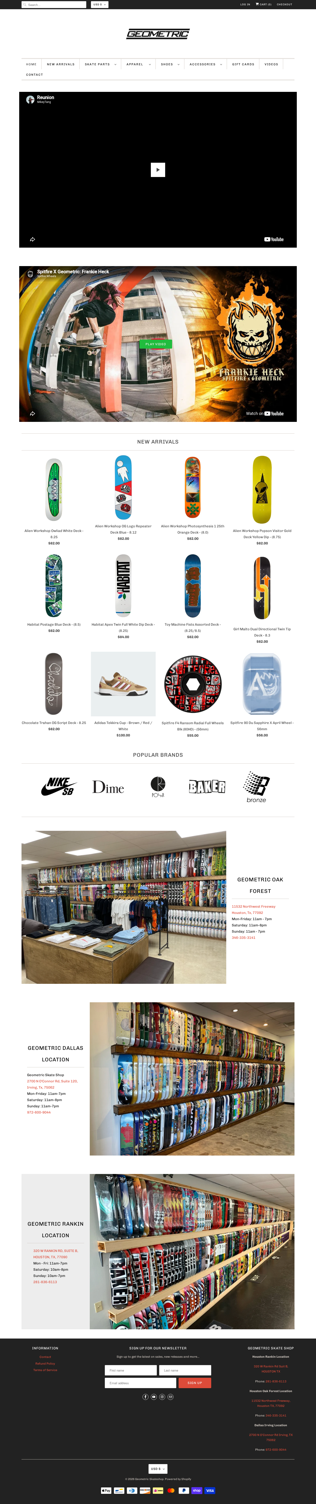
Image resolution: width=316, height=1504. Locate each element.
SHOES (168, 64)
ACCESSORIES (204, 64)
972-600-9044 (39, 1112)
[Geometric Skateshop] (158, 35)
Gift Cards (243, 64)
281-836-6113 (45, 1282)
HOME (31, 64)
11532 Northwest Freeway (254, 906)
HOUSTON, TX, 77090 (50, 1257)
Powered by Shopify (178, 1479)
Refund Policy (45, 1363)
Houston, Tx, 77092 (247, 913)
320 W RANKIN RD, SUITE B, (55, 1251)
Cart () (265, 4)
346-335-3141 (243, 938)
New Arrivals (158, 441)
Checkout (284, 4)
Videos (271, 64)
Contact (45, 1357)
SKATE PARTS (98, 64)
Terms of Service (45, 1370)
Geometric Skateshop (149, 1479)
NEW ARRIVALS (61, 64)
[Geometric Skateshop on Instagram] (162, 1397)
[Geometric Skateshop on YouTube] (154, 1397)
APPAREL (137, 64)
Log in (245, 4)
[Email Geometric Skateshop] (170, 1397)
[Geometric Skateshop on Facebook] (146, 1397)
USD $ (97, 4)
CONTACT (34, 74)
